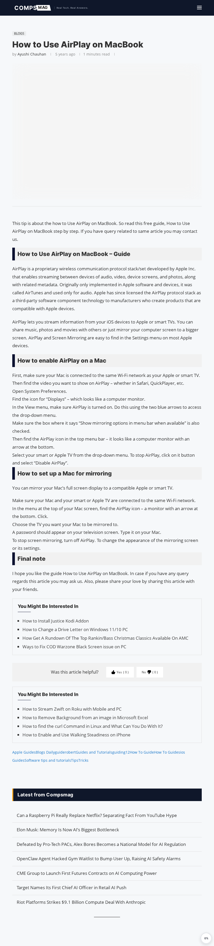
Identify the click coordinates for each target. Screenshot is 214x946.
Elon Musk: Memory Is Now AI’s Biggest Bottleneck (68, 830)
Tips (74, 760)
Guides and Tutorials (94, 752)
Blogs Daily (45, 752)
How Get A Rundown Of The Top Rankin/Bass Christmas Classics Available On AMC (105, 638)
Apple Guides (24, 752)
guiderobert (65, 752)
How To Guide (142, 752)
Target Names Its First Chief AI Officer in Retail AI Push (71, 887)
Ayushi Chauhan (31, 54)
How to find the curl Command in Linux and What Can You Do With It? (92, 726)
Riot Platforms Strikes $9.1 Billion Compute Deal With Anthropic (81, 902)
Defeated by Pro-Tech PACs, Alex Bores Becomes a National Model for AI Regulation (101, 844)
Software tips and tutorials (48, 760)
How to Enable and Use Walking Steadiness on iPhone (76, 735)
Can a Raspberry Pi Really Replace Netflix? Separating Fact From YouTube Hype (97, 815)
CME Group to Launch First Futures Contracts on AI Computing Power (87, 873)
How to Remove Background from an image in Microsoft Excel (85, 718)
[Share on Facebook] (104, 213)
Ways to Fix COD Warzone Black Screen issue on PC (74, 647)
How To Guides (167, 752)
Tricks (83, 760)
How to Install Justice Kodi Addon (55, 621)
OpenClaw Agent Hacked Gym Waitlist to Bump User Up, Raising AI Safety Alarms (99, 859)
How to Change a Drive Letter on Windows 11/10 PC (75, 629)
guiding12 (121, 752)
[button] (206, 938)
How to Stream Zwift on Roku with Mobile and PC (72, 709)
